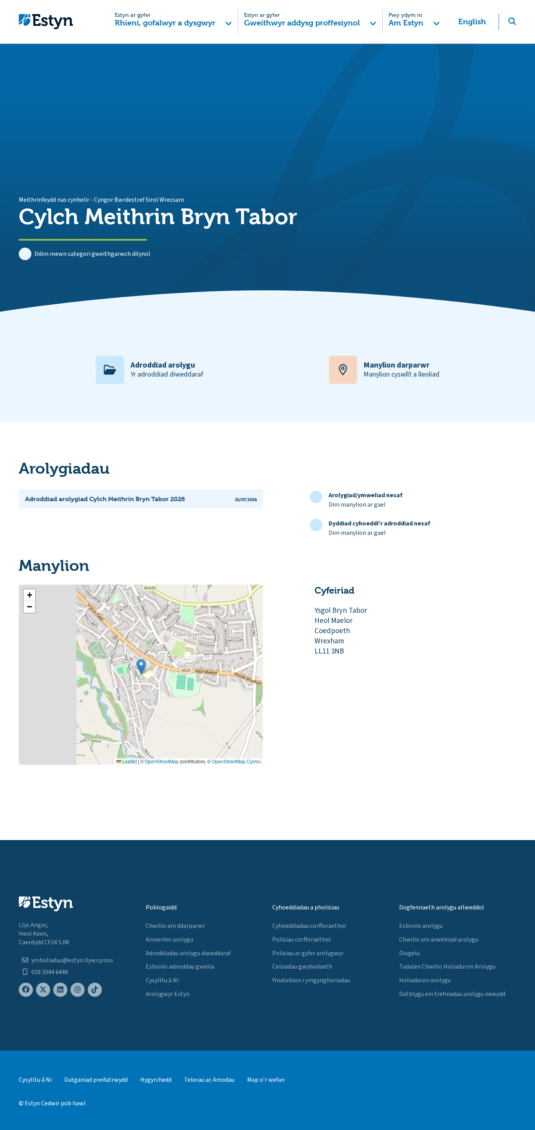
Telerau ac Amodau (209, 1080)
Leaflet (129, 761)
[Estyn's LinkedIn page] (60, 990)
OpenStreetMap (162, 761)
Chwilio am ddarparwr (175, 926)
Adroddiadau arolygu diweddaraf (188, 953)
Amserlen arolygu (169, 939)
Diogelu (409, 953)
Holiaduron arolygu (425, 980)
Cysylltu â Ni (162, 980)
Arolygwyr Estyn (168, 994)
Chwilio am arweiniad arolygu (438, 939)
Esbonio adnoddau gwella (180, 966)
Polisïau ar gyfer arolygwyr (307, 953)
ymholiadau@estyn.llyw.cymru (72, 960)
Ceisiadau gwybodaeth (302, 966)
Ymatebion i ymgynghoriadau (311, 980)
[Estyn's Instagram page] (77, 990)
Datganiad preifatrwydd (96, 1080)
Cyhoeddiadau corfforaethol (309, 926)
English (472, 21)
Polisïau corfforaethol (301, 939)
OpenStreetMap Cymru (236, 761)
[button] (173, 21)
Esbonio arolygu (421, 926)
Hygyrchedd (156, 1080)
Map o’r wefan (266, 1080)
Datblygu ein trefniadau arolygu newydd (452, 994)
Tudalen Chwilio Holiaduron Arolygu (447, 966)
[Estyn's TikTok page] (95, 990)
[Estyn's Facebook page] (25, 990)
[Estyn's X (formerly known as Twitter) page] (43, 990)
